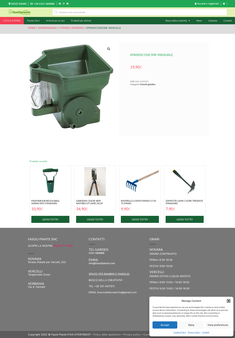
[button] (228, 301)
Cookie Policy (180, 332)
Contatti (205, 332)
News (199, 20)
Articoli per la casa (55, 20)
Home (32, 27)
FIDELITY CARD (63, 245)
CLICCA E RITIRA (12, 20)
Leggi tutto (50, 219)
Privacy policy (194, 332)
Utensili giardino (71, 27)
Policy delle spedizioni (107, 334)
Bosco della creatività (176, 20)
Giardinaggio (47, 27)
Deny (191, 324)
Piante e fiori (33, 20)
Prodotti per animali (81, 20)
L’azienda (212, 20)
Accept (165, 324)
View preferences (218, 324)
